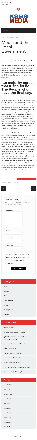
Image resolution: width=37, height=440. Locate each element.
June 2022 (7, 389)
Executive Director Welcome (13, 353)
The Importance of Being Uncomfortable (17, 367)
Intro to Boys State (10, 348)
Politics (31, 179)
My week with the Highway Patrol (14, 372)
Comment (11, 210)
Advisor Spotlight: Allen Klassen (14, 358)
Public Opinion (17, 182)
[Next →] (33, 188)
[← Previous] (3, 188)
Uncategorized (8, 310)
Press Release (8, 300)
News (19, 179)
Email (9, 238)
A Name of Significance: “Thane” (14, 344)
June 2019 (7, 399)
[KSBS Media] (18, 23)
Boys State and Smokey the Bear (14, 332)
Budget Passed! (9, 327)
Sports (6, 305)
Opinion (25, 179)
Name (9, 230)
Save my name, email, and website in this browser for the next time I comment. (17, 259)
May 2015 (7, 427)
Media (9, 182)
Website (9, 245)
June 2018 (7, 408)
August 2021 (8, 394)
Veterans (6, 314)
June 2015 (7, 422)
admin (24, 37)
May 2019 (7, 403)
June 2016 (7, 417)
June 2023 (7, 385)
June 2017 (7, 413)
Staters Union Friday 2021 (12, 362)
